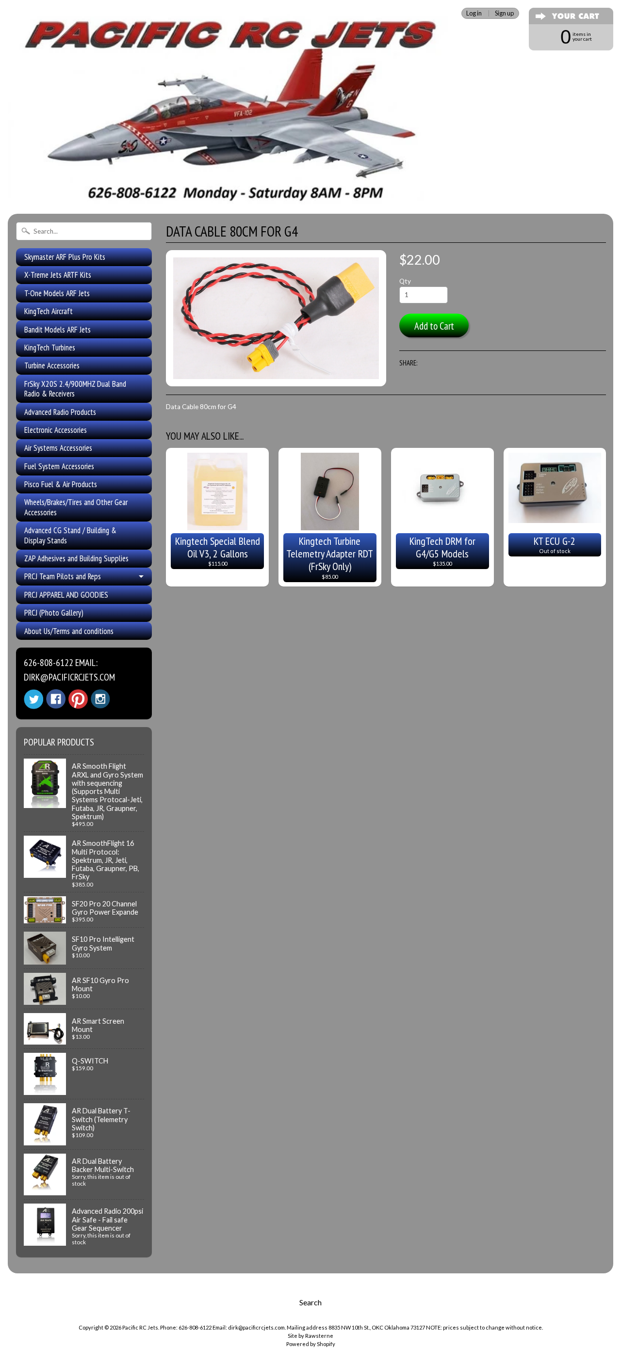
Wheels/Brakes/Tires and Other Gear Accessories (76, 507)
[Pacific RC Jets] (230, 193)
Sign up (504, 13)
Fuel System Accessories (59, 466)
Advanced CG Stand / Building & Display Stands (70, 535)
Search (310, 1302)
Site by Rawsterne (310, 1335)
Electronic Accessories (55, 430)
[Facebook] (55, 699)
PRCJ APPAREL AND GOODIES (66, 594)
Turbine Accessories (52, 365)
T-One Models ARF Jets (57, 293)
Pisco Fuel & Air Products (60, 484)
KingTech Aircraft (48, 311)
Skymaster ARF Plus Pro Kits (64, 257)
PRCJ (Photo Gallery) (53, 612)
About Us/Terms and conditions (69, 631)
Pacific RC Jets (140, 1327)
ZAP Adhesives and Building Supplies (76, 558)
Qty (405, 281)
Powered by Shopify (310, 1344)
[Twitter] (33, 699)
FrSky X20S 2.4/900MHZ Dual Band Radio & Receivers (75, 389)
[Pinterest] (78, 699)
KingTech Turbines (49, 347)
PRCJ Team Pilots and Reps (62, 576)
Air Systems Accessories (58, 448)
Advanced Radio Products (60, 412)
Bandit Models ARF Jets (57, 329)
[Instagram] (100, 699)
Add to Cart (434, 326)
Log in (474, 13)
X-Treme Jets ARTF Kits (57, 275)
